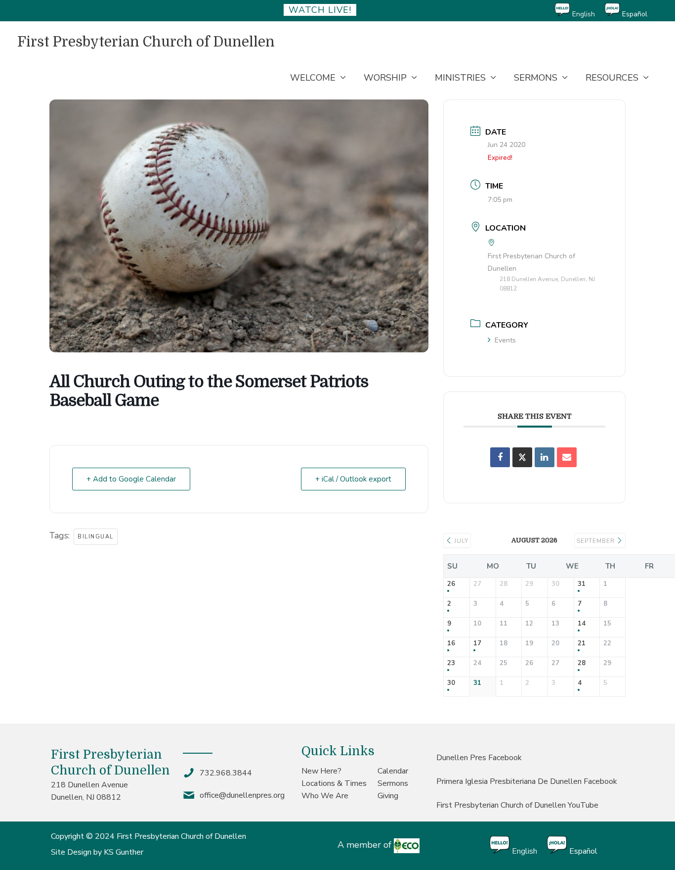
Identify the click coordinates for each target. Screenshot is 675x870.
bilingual (96, 536)
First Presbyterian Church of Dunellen (146, 42)
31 (582, 584)
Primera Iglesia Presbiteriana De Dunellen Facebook (526, 781)
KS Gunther (123, 852)
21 (582, 644)
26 (451, 584)
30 (451, 683)
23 (451, 664)
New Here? (321, 771)
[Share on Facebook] (500, 457)
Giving (388, 795)
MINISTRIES (460, 78)
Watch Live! (320, 10)
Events (505, 340)
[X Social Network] (522, 457)
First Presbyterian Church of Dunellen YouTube (517, 805)
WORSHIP (385, 78)
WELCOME (313, 78)
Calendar (393, 771)
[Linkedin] (544, 457)
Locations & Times (334, 783)
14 (582, 624)
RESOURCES (612, 78)
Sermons (393, 783)
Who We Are (324, 795)
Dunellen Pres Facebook (479, 757)
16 (451, 644)
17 (477, 644)
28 (582, 664)
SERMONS (535, 78)
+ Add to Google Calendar (131, 479)
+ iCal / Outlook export (353, 479)
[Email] (567, 457)
